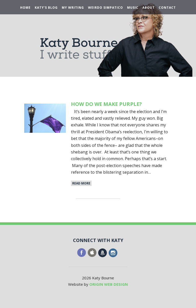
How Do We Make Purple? (106, 104)
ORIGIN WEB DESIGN (108, 284)
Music (132, 8)
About (148, 8)
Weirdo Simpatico (105, 8)
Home (25, 8)
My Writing (73, 8)
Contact (167, 8)
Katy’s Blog (46, 8)
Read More (81, 183)
